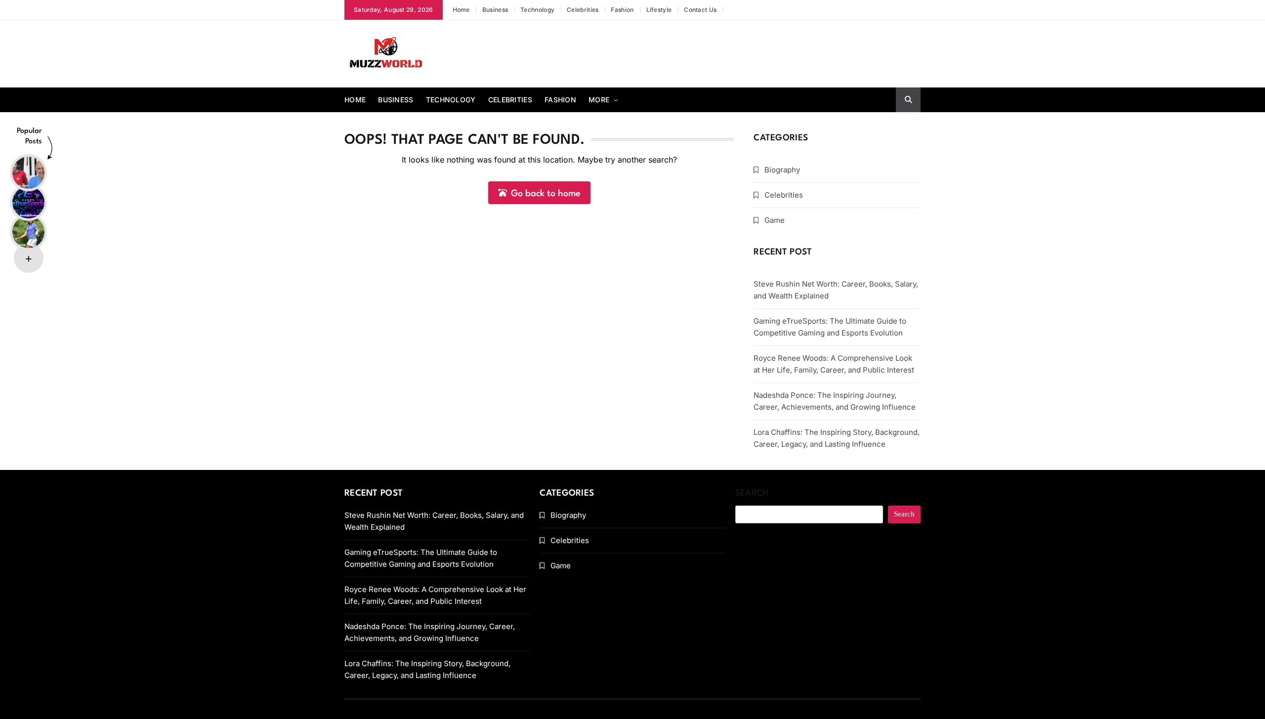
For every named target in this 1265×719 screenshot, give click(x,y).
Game (774, 220)
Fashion (622, 9)
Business (495, 9)
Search (752, 493)
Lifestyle (659, 9)
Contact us (700, 9)
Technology (537, 9)
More (599, 99)
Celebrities (582, 9)
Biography (782, 169)
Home (461, 9)
